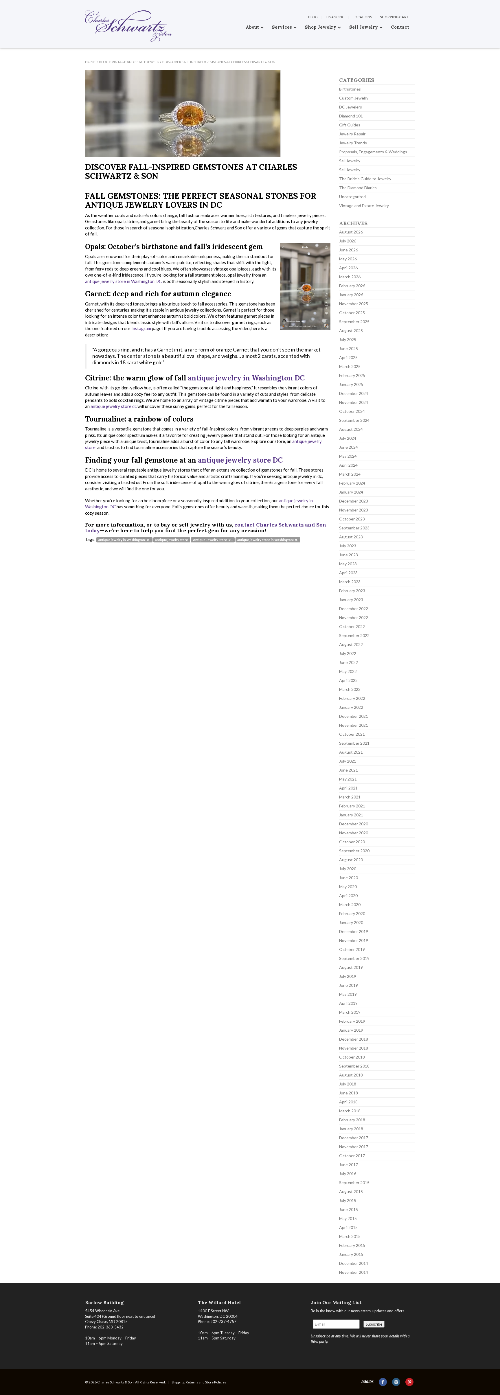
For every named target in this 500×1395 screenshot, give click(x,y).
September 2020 (354, 850)
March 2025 (350, 366)
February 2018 (352, 1119)
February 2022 (352, 698)
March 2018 (350, 1110)
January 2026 (351, 294)
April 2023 (348, 572)
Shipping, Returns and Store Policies (199, 1382)
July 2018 (347, 1083)
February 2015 (352, 1245)
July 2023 (347, 545)
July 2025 (347, 339)
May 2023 (348, 563)
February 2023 (352, 590)
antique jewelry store (171, 540)
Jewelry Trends (353, 142)
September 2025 (354, 321)
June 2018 (348, 1092)
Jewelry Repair (352, 133)
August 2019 (351, 967)
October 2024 (352, 411)
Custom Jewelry (353, 97)
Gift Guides (349, 124)
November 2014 (353, 1272)
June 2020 (348, 877)
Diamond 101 (351, 115)
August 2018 (351, 1074)
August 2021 (351, 752)
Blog (313, 17)
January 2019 (351, 1030)
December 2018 (353, 1039)
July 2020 (347, 868)
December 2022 (353, 608)
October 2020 (352, 841)
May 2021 (348, 778)
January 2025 (351, 384)
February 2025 (352, 375)
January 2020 (351, 922)
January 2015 (351, 1254)
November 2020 (353, 832)
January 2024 (351, 491)
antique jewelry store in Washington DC (123, 281)
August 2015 (351, 1191)
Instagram (141, 328)
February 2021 (352, 805)
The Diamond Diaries (358, 187)
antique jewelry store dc (114, 406)
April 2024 (348, 465)
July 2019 (347, 976)
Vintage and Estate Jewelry (364, 205)
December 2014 (353, 1263)
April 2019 (348, 1003)
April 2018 (348, 1101)
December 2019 (353, 931)
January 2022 (351, 707)
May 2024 (348, 456)
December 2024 (353, 393)
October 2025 (352, 312)
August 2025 (351, 330)
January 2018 (351, 1128)
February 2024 (352, 483)
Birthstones (350, 89)
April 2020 (348, 895)
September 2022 (354, 635)
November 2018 (353, 1048)
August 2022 (351, 644)
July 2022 (347, 653)
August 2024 (351, 429)
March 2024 (350, 474)
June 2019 (348, 985)
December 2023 (353, 500)
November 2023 (353, 509)
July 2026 (347, 240)
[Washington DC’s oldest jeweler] (85, 4)
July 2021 (347, 761)
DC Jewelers (350, 106)
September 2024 (354, 420)
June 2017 (348, 1164)
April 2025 (348, 357)
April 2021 (348, 787)
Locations (362, 17)
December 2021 (353, 716)
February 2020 (352, 913)
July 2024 (347, 438)
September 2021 (354, 743)
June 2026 (348, 249)
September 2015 (354, 1182)
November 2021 (353, 725)
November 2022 (353, 617)
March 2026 (350, 276)
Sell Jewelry (349, 160)
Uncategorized (352, 196)
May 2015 (348, 1218)
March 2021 (350, 796)
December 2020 (353, 823)
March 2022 (350, 689)
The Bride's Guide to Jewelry (365, 178)
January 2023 (351, 599)
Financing (335, 17)
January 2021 (351, 814)
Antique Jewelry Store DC (213, 540)
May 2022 (348, 671)
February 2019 (352, 1021)
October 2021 (352, 734)
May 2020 (348, 886)
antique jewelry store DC (240, 460)
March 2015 (350, 1236)
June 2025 (348, 348)
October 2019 (352, 949)
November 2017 (353, 1146)
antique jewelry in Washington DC (246, 377)
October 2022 (352, 626)
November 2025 (353, 303)
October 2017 (352, 1155)
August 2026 (351, 231)
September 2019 (354, 958)
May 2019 (348, 994)
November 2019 (353, 940)
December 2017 (353, 1137)
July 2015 (347, 1200)
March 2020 (350, 904)
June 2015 (348, 1209)
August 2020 (351, 859)
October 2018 (352, 1056)
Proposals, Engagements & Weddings (373, 151)
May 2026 (348, 258)
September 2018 (354, 1065)
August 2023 (351, 536)
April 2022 (348, 680)
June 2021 (348, 770)
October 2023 (352, 518)
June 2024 (348, 447)
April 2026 (348, 267)
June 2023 (348, 554)
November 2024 (353, 402)
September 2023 (354, 527)
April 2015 (348, 1227)
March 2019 (350, 1012)
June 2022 (348, 662)
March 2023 (350, 581)
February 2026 (352, 285)
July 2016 (347, 1173)
